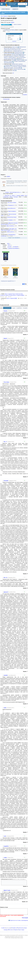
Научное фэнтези (18, 50)
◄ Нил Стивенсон (6, 9)
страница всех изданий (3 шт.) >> (8, 281)
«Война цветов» (10, 231)
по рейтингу (19, 308)
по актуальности (7, 308)
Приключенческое (19, 52)
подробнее (14, 41)
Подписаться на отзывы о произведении (19, 920)
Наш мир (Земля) (15, 54)
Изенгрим (6, 480)
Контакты (21, 927)
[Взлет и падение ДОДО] (5, 259)
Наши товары (21, 929)
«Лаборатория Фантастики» (17, 937)
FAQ (18, 927)
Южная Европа (12, 57)
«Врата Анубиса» (10, 225)
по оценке (25, 308)
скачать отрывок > (18, 24)
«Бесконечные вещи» (12, 217)
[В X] (26, 284)
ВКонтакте (10, 929)
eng (6, 927)
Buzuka (5, 310)
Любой (13, 70)
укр (9, 927)
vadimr (5, 857)
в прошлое (7, 66)
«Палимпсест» (11, 205)
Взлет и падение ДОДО (12, 298)
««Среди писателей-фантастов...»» (13, 192)
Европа (16, 56)
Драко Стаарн (7, 890)
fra (8, 927)
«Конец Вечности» (11, 208)
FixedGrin (25, 94)
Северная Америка (8, 56)
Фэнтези (24, 49)
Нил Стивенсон (4, 16)
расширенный (22, 6)
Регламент (13, 927)
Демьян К (6, 592)
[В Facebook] (24, 284)
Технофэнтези (8, 50)
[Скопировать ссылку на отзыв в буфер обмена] (3, 310)
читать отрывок (6, 24)
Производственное (18, 53)
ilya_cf (5, 441)
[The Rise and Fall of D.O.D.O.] (5, 275)
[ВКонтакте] (23, 284)
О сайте (3, 927)
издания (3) (15, 9)
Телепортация (6, 99)
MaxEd (5, 338)
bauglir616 (6, 846)
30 (13, 73)
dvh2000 (6, 675)
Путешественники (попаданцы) (19, 65)
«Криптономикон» (12, 211)
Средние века (19, 60)
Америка (23, 54)
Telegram (16, 929)
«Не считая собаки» (11, 202)
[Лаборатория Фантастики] (6, 4)
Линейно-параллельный (18, 69)
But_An (5, 577)
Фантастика (15, 47)
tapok (5, 707)
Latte (5, 836)
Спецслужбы (18, 67)
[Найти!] (25, 4)
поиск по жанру (14, 6)
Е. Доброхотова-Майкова (9, 29)
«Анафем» (10, 220)
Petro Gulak (6, 382)
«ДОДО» (12, 22)
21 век (13, 60)
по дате (13, 308)
